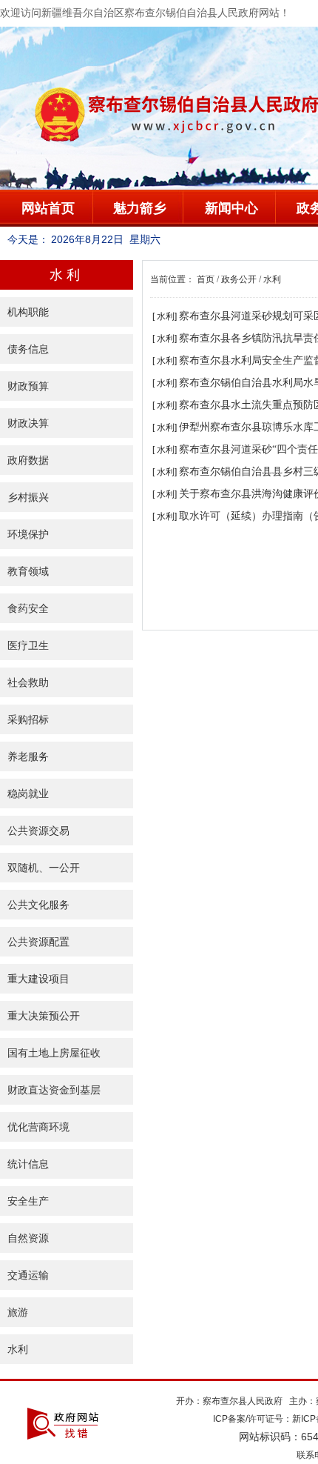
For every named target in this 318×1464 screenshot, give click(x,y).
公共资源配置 (38, 942)
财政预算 (28, 386)
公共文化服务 (38, 905)
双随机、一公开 (43, 868)
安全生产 (28, 1201)
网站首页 (48, 208)
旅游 (17, 1312)
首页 (205, 279)
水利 (17, 1349)
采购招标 (28, 719)
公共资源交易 (38, 830)
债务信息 (28, 349)
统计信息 (28, 1164)
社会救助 (28, 682)
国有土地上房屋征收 (54, 1053)
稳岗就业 (28, 793)
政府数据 (28, 460)
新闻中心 (231, 208)
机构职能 (28, 312)
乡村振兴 (28, 497)
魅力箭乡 (139, 208)
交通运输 (28, 1275)
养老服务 (28, 756)
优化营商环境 (38, 1127)
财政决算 (28, 423)
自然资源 (28, 1238)
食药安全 (28, 608)
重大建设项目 (38, 979)
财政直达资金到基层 (54, 1090)
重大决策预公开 (43, 1016)
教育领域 (28, 571)
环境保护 (28, 534)
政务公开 (239, 279)
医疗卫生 (28, 645)
